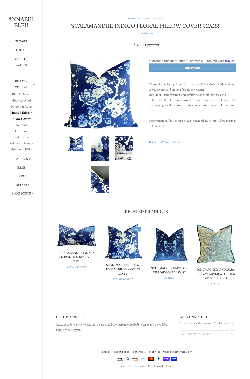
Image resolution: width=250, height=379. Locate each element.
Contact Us (139, 352)
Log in (21, 50)
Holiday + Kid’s (21, 149)
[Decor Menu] (28, 185)
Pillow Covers (21, 84)
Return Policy (121, 352)
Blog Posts (21, 193)
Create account (21, 62)
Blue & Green (21, 94)
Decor (21, 185)
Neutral (21, 125)
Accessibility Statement (177, 352)
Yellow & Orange (21, 143)
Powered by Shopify (163, 366)
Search (21, 176)
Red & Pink (21, 137)
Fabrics (21, 159)
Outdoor (21, 131)
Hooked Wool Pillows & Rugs (21, 103)
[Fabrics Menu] (29, 159)
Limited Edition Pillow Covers (21, 116)
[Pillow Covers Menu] (34, 84)
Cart (22, 41)
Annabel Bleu (21, 22)
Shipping (154, 352)
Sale (21, 167)
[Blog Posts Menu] (32, 194)
